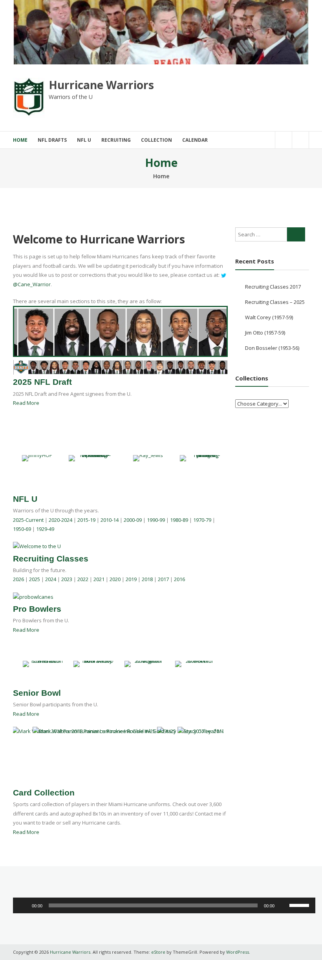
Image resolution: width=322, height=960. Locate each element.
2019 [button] (131, 579)
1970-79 (202, 519)
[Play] (23, 905)
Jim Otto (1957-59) (265, 332)
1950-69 (22, 528)
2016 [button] (179, 579)
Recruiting (116, 140)
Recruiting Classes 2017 (273, 286)
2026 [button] (18, 579)
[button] (17, 664)
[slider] (300, 905)
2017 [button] (163, 579)
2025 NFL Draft (42, 381)
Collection (156, 140)
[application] (164, 905)
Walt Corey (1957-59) (269, 317)
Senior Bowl (37, 692)
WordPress (237, 952)
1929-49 (45, 528)
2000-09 (133, 519)
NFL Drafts (52, 140)
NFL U (84, 140)
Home (20, 140)
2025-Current (28, 519)
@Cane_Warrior (32, 284)
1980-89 (179, 519)
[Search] (296, 234)
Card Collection (44, 792)
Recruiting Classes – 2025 (275, 301)
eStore (158, 952)
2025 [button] (34, 579)
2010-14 (110, 519)
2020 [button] (115, 579)
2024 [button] (50, 579)
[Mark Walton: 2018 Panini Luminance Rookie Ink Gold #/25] (84, 730)
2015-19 (86, 519)
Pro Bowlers (37, 608)
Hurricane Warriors (101, 84)
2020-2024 (60, 519)
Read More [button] (26, 402)
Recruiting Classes (50, 558)
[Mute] (283, 905)
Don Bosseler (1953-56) (272, 347)
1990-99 (156, 519)
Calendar (195, 140)
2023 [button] (66, 579)
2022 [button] (82, 579)
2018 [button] (147, 579)
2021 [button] (98, 579)
